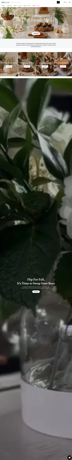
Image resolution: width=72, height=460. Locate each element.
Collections (9, 5)
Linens (20, 5)
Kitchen (15, 5)
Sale (38, 5)
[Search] (58, 2)
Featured (3, 5)
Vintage (24, 5)
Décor (29, 5)
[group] (9, 64)
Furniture (34, 5)
